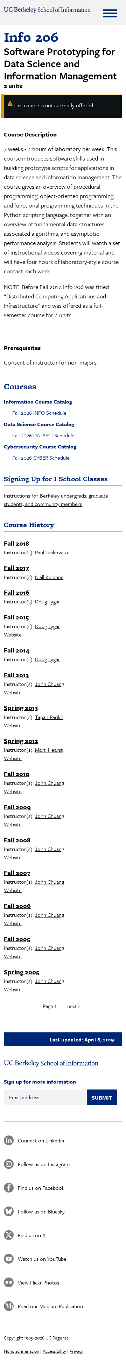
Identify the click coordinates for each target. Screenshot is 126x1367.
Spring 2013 (21, 707)
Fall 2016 (16, 592)
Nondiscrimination (21, 1351)
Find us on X (32, 1235)
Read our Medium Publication (50, 1306)
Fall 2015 (16, 617)
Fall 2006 (17, 905)
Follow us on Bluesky (41, 1211)
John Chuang (49, 684)
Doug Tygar (47, 601)
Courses (20, 386)
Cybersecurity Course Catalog (40, 446)
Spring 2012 (21, 740)
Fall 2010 (16, 773)
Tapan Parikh (49, 717)
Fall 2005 (17, 938)
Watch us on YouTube (42, 1259)
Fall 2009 (17, 806)
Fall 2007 (17, 872)
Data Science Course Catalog (39, 424)
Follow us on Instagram (44, 1164)
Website (13, 634)
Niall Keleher (49, 577)
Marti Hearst (49, 749)
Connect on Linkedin (41, 1140)
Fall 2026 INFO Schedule (39, 412)
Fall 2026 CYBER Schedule (41, 457)
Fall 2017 (16, 567)
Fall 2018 (16, 543)
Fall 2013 (16, 674)
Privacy (76, 1351)
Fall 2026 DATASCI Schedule (43, 435)
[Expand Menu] (109, 13)
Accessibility (54, 1351)
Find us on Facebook (41, 1188)
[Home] (47, 10)
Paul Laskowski (51, 552)
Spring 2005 (21, 971)
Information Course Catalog (38, 401)
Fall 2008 (17, 839)
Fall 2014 (16, 650)
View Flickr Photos (38, 1282)
